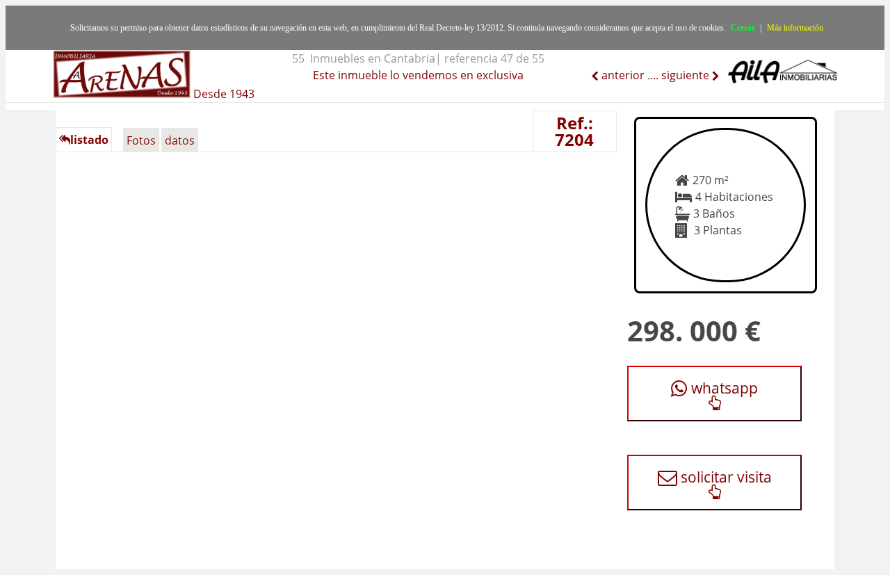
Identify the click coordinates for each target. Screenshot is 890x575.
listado (89, 139)
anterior (622, 75)
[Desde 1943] (153, 66)
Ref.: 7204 (574, 131)
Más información (795, 28)
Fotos (141, 140)
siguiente (686, 75)
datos (180, 140)
